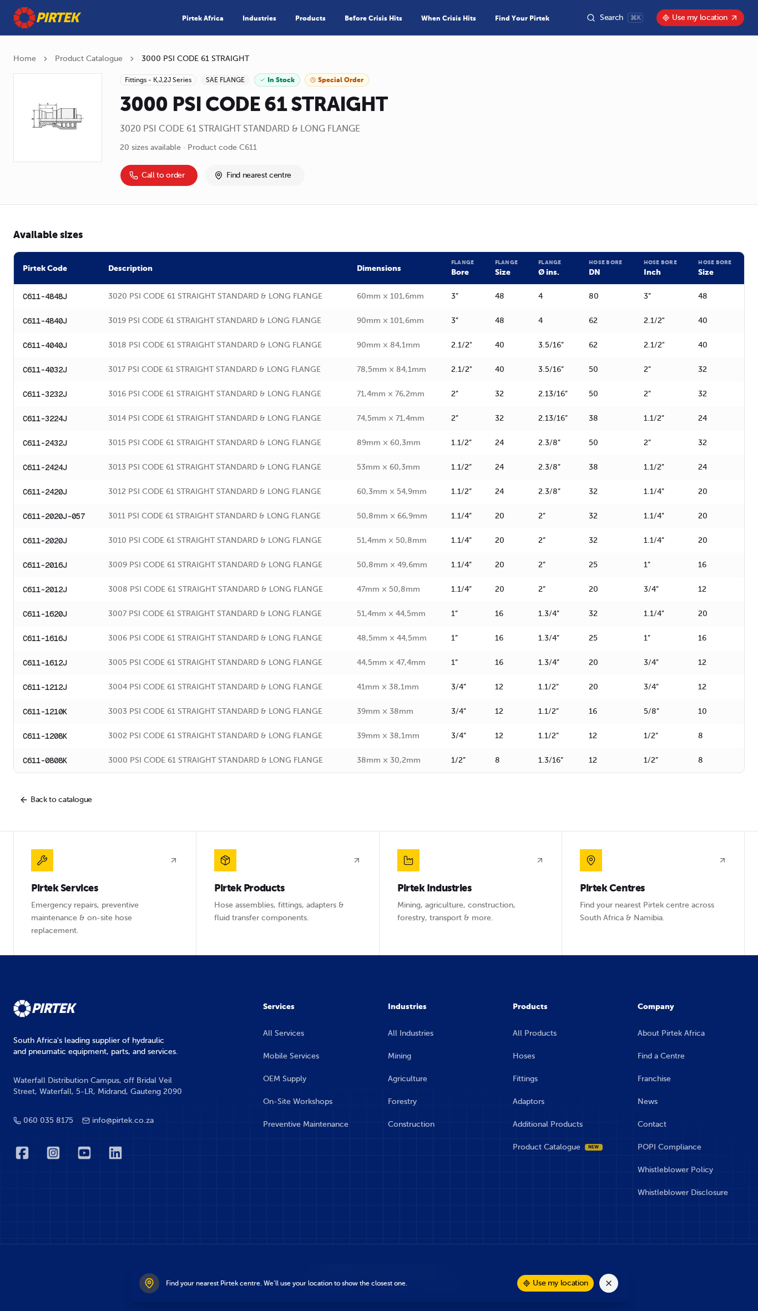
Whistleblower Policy (675, 1170)
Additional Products (548, 1124)
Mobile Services (291, 1056)
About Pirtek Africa (671, 1033)
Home (24, 58)
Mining (399, 1056)
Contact (652, 1124)
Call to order (163, 175)
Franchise (654, 1079)
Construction (411, 1124)
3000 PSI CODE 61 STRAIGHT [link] (195, 58)
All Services (283, 1033)
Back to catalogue (61, 799)
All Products (535, 1033)
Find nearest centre (258, 175)
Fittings (525, 1079)
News (648, 1101)
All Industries (410, 1033)
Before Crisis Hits (373, 18)
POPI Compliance (669, 1147)
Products (310, 18)
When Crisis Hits (448, 18)
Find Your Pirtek (522, 18)
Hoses (524, 1056)
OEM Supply (284, 1079)
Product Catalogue (89, 58)
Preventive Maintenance (305, 1124)
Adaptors (528, 1101)
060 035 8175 (48, 1120)
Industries (259, 18)
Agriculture (407, 1079)
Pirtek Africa (203, 18)
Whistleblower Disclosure (683, 1192)
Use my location (699, 17)
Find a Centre (661, 1056)
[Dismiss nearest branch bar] (609, 1283)
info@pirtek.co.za (123, 1120)
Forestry (402, 1101)
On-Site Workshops (297, 1101)
